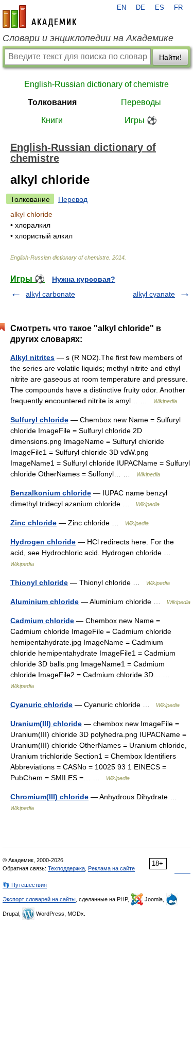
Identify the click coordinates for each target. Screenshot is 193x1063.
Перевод (72, 199)
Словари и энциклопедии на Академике (88, 38)
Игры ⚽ (141, 120)
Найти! (170, 57)
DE (140, 7)
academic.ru (40, 16)
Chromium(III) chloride (49, 797)
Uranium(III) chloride (46, 723)
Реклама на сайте (111, 868)
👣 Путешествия (25, 885)
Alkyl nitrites (32, 357)
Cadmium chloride (42, 620)
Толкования (52, 102)
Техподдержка (66, 868)
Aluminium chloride (44, 601)
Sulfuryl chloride (39, 420)
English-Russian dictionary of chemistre (96, 84)
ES (159, 7)
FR (178, 7)
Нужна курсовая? (83, 279)
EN (121, 7)
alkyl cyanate (154, 294)
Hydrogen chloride (43, 542)
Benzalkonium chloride (50, 493)
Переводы (141, 102)
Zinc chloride (33, 523)
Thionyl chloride (39, 582)
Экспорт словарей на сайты (39, 899)
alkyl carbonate (50, 294)
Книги (52, 120)
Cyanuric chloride (41, 704)
